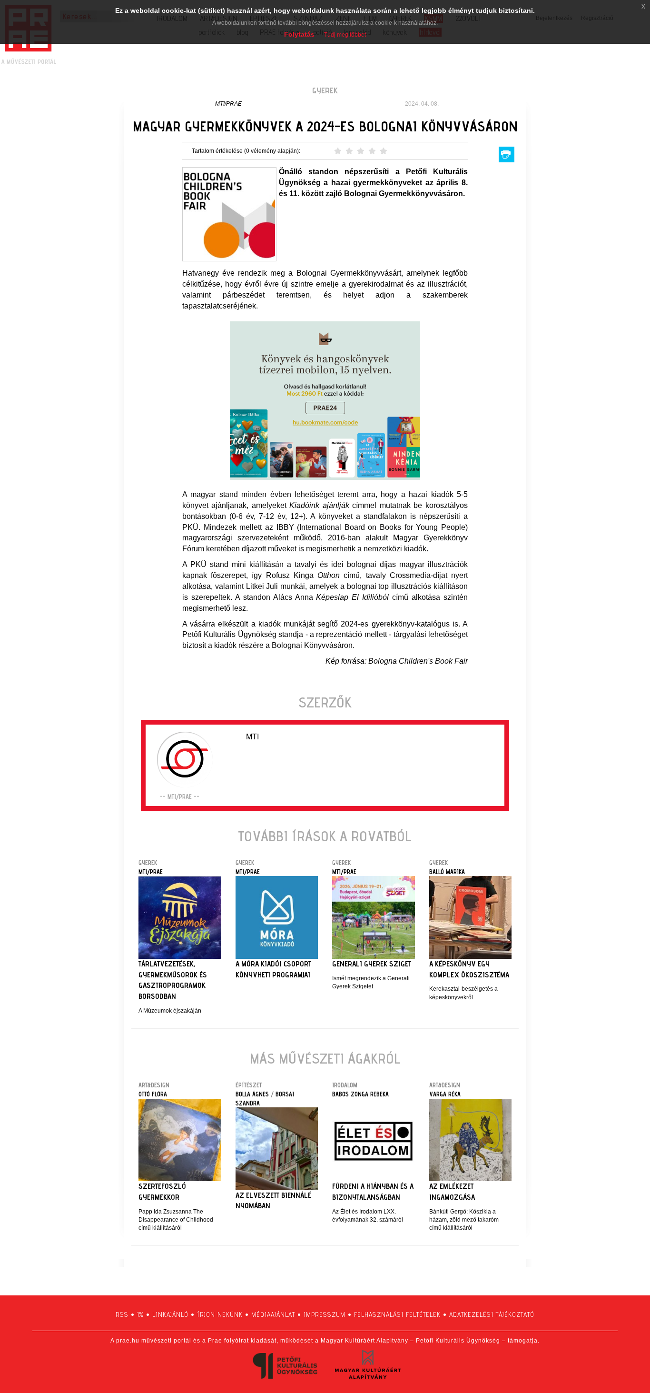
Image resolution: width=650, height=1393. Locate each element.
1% (140, 1314)
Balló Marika (447, 872)
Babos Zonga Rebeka (360, 1094)
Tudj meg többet (345, 34)
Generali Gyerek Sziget (371, 963)
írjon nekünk (220, 1314)
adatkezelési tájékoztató (491, 1314)
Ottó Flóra (152, 1094)
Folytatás (299, 34)
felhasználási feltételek (397, 1314)
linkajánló (170, 1314)
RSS (122, 1314)
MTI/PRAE (228, 103)
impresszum (324, 1314)
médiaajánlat (273, 1314)
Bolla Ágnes (252, 1094)
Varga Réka (445, 1094)
